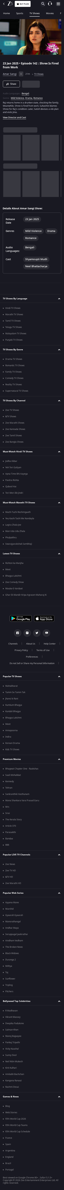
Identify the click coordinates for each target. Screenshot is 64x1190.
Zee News (10, 864)
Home (6, 13)
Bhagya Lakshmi (13, 575)
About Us (39, 643)
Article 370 (10, 826)
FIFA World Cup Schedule (17, 1131)
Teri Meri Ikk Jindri (14, 492)
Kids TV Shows (12, 749)
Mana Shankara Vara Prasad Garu (22, 800)
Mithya (8, 966)
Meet (7, 569)
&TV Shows (10, 416)
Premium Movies (12, 759)
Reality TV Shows (13, 384)
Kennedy (9, 781)
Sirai (7, 813)
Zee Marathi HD (13, 883)
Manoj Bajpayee (13, 1036)
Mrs (7, 806)
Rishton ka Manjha (14, 563)
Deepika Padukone (14, 1023)
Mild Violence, (18, 96)
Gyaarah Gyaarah (14, 915)
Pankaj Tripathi (12, 1042)
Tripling (9, 985)
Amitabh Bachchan (14, 1074)
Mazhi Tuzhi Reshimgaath (18, 512)
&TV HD (9, 877)
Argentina (10, 1150)
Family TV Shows (13, 371)
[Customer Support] (50, 4)
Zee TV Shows (12, 410)
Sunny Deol (11, 1055)
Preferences (42, 656)
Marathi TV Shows (14, 314)
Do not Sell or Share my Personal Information (30, 663)
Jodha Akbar (11, 461)
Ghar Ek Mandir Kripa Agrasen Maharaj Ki (26, 595)
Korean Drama (12, 743)
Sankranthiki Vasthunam (17, 794)
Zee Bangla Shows (14, 441)
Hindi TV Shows (12, 308)
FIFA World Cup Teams (16, 1125)
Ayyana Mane (12, 902)
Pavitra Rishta (12, 480)
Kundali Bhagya (13, 711)
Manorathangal (13, 921)
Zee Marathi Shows (14, 422)
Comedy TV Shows (14, 378)
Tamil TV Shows (13, 320)
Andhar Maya (12, 928)
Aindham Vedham (14, 940)
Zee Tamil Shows (13, 435)
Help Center (20, 650)
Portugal (9, 1169)
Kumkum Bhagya (13, 705)
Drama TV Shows (13, 359)
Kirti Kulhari (11, 1067)
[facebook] (16, 633)
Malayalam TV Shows (15, 333)
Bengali (25, 92)
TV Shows (35, 13)
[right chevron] (7, 146)
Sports (19, 13)
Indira (8, 736)
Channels (21, 643)
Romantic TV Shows (15, 365)
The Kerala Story (13, 819)
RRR (7, 845)
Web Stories (11, 1112)
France (8, 1138)
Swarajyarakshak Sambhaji (18, 543)
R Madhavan (11, 1010)
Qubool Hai (10, 486)
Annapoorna (11, 730)
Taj (6, 972)
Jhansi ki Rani (11, 698)
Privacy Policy (41, 650)
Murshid (9, 908)
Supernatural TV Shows (16, 390)
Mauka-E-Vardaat (14, 588)
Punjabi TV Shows (14, 339)
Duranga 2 (10, 959)
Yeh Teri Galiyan (13, 467)
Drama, (29, 96)
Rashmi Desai (12, 1087)
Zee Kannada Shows (15, 429)
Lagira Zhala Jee (13, 524)
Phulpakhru (11, 537)
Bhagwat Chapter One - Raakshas (21, 768)
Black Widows (12, 953)
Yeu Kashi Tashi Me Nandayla (19, 518)
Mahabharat (11, 686)
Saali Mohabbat (13, 775)
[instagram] (26, 633)
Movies (50, 13)
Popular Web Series (13, 893)
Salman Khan (11, 1029)
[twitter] (35, 633)
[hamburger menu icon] (58, 4)
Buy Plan (24, 4)
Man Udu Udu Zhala (15, 531)
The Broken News (14, 947)
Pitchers (9, 991)
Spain (8, 1144)
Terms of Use (20, 656)
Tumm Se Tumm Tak (15, 692)
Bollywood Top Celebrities (16, 1001)
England (9, 1157)
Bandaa (9, 838)
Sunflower (10, 978)
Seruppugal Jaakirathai (16, 934)
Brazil (8, 1163)
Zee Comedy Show (14, 582)
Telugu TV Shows (13, 327)
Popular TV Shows (12, 676)
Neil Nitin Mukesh (14, 1061)
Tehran (8, 787)
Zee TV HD (10, 870)
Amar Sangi (10, 72)
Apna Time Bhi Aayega (16, 473)
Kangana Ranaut (13, 1080)
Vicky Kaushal (12, 1048)
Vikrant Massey (12, 1017)
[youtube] (45, 633)
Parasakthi (10, 832)
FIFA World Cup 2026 (15, 1118)
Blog (7, 1106)
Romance (38, 96)
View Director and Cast (14, 116)
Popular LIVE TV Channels (16, 855)
